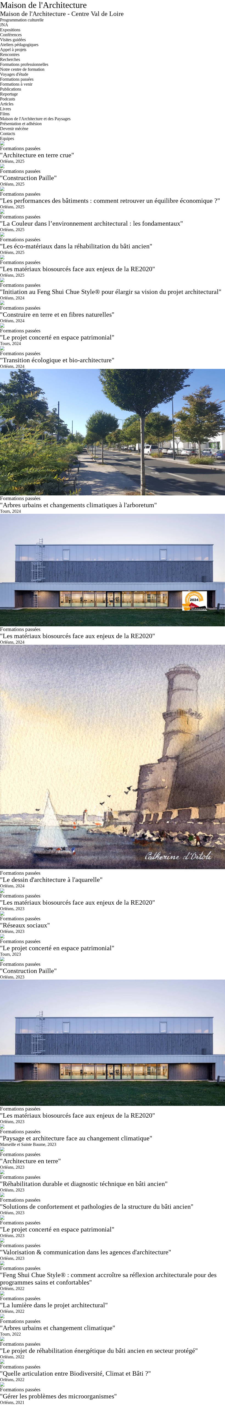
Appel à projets (13, 49)
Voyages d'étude (14, 74)
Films (5, 113)
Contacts (7, 133)
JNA (4, 25)
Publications (10, 89)
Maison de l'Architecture (43, 5)
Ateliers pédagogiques (19, 44)
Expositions (10, 29)
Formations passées (16, 79)
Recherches (10, 59)
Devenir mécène (14, 128)
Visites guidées (13, 39)
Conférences (11, 34)
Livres (5, 108)
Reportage (9, 94)
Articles (6, 104)
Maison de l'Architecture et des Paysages (35, 118)
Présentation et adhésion (21, 123)
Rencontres (9, 54)
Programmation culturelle (22, 20)
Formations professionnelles (24, 64)
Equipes (7, 138)
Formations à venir (16, 84)
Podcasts (7, 99)
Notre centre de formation (22, 69)
